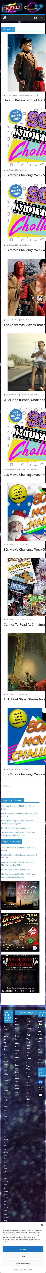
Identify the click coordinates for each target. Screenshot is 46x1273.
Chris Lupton (25, 245)
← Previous (5, 786)
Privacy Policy (27, 1269)
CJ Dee (23, 170)
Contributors (40, 1024)
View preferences (23, 1263)
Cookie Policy (17, 1269)
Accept (23, 1249)
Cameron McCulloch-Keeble (29, 395)
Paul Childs (24, 544)
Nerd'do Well (28, 1032)
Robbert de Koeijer (26, 320)
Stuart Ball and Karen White (29, 95)
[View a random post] (42, 18)
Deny (23, 1256)
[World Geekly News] (23, 3)
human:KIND (28, 1021)
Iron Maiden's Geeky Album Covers (15, 828)
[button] (42, 1225)
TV (16, 1093)
